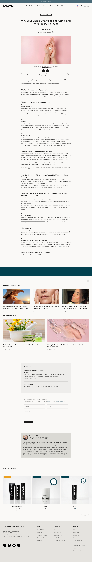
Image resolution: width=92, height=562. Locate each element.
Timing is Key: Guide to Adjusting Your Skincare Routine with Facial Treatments (67, 345)
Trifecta (59, 246)
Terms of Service (59, 401)
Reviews (39, 6)
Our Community (58, 535)
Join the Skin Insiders (59, 537)
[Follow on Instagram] (9, 545)
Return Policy (76, 535)
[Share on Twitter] (47, 71)
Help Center (76, 532)
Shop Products (30, 6)
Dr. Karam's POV (54, 6)
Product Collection (42, 532)
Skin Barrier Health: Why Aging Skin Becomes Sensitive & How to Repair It (74, 307)
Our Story (46, 6)
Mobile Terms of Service (79, 543)
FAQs (74, 529)
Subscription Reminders (79, 545)
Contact (75, 548)
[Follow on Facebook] (5, 545)
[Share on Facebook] (44, 71)
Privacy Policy (50, 401)
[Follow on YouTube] (14, 545)
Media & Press (58, 532)
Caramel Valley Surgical (60, 540)
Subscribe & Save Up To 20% (46, 1)
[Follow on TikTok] (19, 545)
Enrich (46, 506)
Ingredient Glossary (42, 535)
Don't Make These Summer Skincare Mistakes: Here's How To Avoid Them (15, 307)
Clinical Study (40, 537)
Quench (75, 506)
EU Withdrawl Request (79, 551)
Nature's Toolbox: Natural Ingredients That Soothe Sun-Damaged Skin (21, 345)
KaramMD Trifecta (17, 506)
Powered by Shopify (18, 556)
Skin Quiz (63, 6)
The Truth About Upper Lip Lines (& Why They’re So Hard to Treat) (46, 307)
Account (39, 543)
